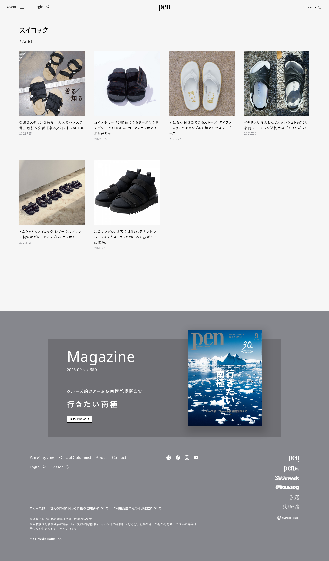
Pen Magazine (42, 458)
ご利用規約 (37, 508)
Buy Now (78, 419)
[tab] (15, 7)
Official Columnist (75, 458)
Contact (119, 458)
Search (57, 467)
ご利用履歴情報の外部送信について (137, 508)
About (101, 458)
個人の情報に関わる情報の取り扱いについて (79, 508)
